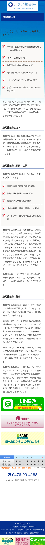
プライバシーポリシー (8, 530)
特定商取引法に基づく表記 (27, 530)
